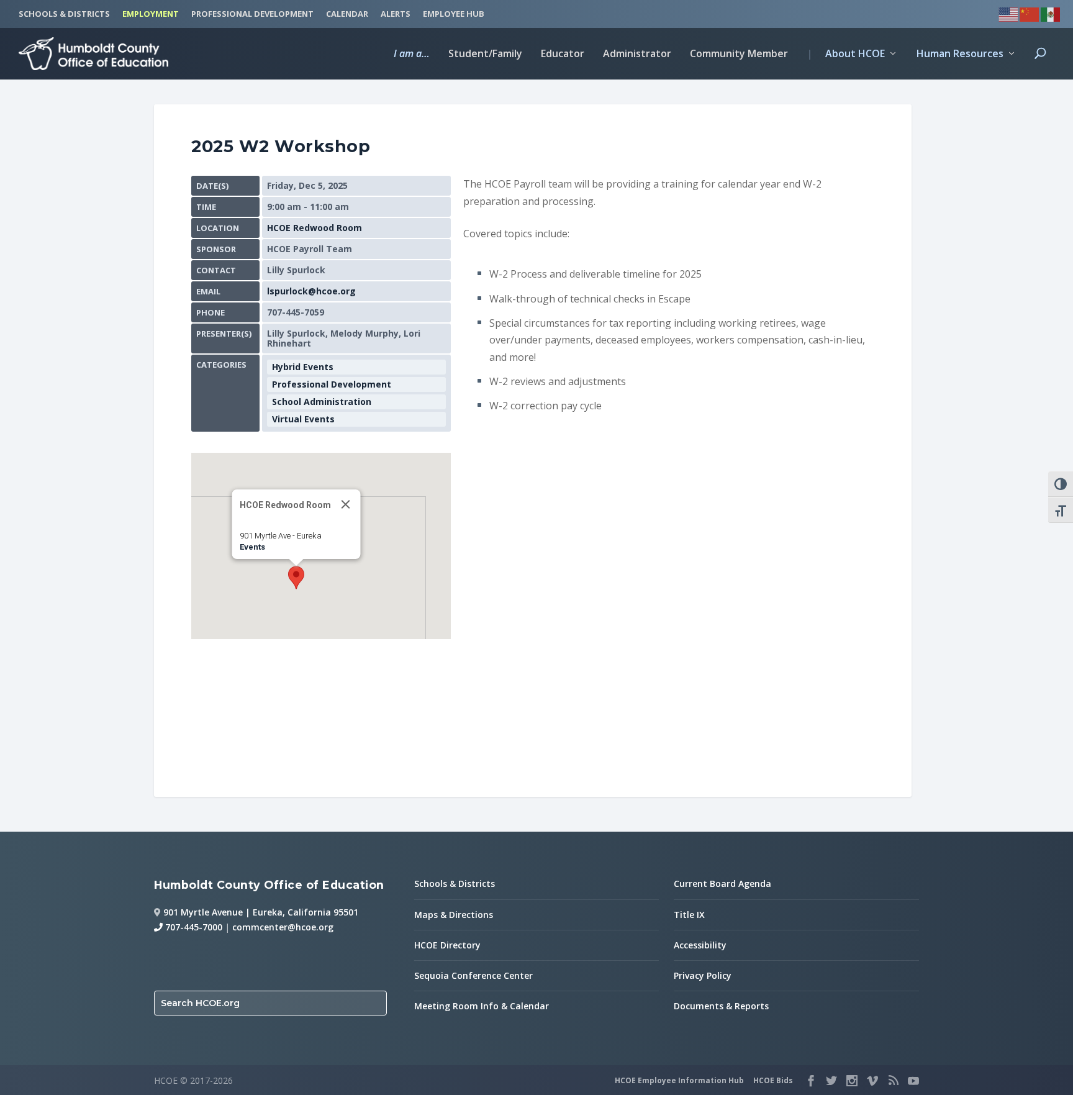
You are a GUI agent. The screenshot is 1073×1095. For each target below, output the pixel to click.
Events (252, 547)
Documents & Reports (721, 1006)
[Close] (346, 504)
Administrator (637, 54)
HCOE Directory (447, 945)
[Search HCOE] (1040, 64)
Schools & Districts (454, 883)
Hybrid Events (302, 367)
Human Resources (960, 54)
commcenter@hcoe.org (282, 927)
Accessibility (700, 945)
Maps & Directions (453, 914)
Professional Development (331, 384)
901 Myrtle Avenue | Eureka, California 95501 (260, 912)
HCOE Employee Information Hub (679, 1080)
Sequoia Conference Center (473, 975)
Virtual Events (303, 419)
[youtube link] (913, 1080)
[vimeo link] (872, 1080)
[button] (296, 577)
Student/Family (485, 54)
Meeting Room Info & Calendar (481, 1006)
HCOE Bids (773, 1080)
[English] (1009, 13)
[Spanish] (1051, 13)
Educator (562, 54)
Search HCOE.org (200, 1003)
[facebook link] (811, 1080)
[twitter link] (831, 1080)
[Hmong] (1030, 13)
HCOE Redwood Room (314, 228)
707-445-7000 (192, 927)
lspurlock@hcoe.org (311, 291)
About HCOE (846, 54)
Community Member (739, 54)
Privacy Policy (702, 975)
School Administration (321, 401)
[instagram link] (852, 1080)
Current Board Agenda (722, 883)
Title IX (689, 914)
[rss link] (893, 1080)
